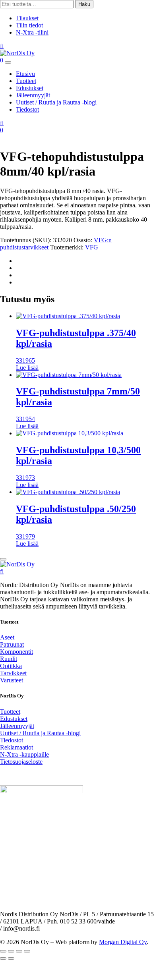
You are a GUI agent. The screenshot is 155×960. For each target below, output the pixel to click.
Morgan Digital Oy (123, 942)
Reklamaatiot (16, 747)
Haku (84, 4)
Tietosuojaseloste (21, 761)
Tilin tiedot (29, 25)
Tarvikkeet (13, 673)
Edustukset (29, 88)
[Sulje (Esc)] (27, 951)
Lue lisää (27, 367)
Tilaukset (27, 18)
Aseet (7, 637)
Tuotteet (26, 80)
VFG (91, 247)
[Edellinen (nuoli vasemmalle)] (3, 958)
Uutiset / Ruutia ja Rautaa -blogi (56, 102)
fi (2, 45)
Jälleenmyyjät (33, 95)
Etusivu (25, 73)
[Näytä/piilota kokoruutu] (11, 951)
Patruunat (12, 644)
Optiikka (11, 666)
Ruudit (8, 658)
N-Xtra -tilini (32, 32)
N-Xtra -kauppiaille (24, 754)
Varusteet (11, 680)
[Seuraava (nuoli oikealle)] (11, 958)
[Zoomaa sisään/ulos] (3, 951)
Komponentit (16, 651)
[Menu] (8, 62)
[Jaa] (19, 951)
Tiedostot (27, 109)
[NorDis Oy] (17, 564)
